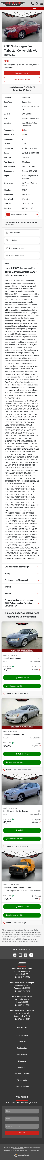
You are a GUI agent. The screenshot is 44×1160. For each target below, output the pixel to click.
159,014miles (35, 814)
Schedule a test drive (15, 686)
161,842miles (35, 738)
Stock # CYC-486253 (10, 655)
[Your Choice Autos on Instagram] (24, 955)
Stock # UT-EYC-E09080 (11, 884)
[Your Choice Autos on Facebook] (14, 955)
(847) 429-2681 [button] (24, 1005)
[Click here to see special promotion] (22, 9)
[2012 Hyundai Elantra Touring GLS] (22, 789)
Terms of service (22, 1087)
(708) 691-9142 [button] (24, 1019)
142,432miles (35, 661)
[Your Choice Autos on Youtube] (19, 955)
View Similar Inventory (22, 79)
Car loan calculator (22, 1074)
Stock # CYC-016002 (10, 732)
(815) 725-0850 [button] (24, 977)
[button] (32, 3)
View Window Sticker (19, 214)
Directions (22, 1061)
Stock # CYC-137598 (10, 808)
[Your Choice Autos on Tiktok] (30, 955)
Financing (22, 1067)
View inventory (22, 1035)
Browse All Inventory (22, 73)
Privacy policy (22, 1080)
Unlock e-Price (23, 677)
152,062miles (35, 891)
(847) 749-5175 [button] (24, 991)
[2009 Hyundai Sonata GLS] (22, 636)
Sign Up (22, 1133)
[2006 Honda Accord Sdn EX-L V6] (22, 713)
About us (22, 1042)
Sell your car (22, 1054)
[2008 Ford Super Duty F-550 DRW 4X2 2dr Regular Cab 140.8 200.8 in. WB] (22, 866)
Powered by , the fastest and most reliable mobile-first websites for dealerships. (22, 1149)
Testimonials (22, 1048)
